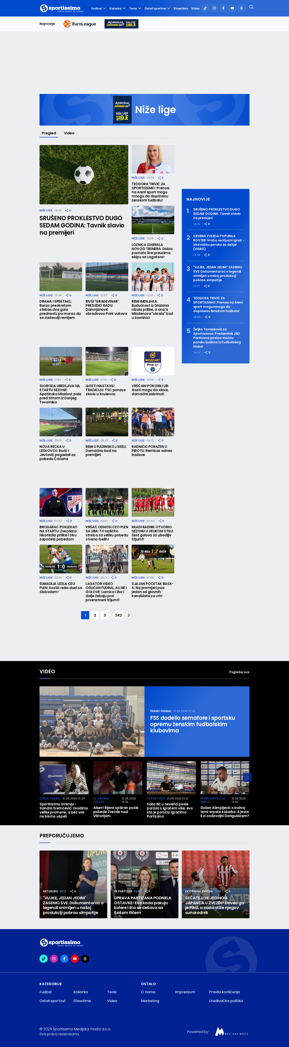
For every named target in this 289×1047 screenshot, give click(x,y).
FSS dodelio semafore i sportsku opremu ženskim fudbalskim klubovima (192, 724)
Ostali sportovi (155, 8)
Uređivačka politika (226, 1001)
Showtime (181, 8)
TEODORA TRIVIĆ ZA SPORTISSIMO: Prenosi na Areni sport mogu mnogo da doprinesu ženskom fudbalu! (150, 192)
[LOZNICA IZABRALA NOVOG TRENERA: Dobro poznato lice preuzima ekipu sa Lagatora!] (153, 220)
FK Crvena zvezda (101, 800)
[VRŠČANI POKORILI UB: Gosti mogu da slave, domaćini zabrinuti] (153, 361)
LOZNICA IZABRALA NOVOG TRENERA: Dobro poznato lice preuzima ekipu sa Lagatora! (152, 251)
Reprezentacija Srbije (212, 800)
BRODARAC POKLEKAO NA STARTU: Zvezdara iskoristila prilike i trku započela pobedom (58, 533)
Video (195, 8)
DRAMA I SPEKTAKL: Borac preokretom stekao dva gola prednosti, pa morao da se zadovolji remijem (60, 309)
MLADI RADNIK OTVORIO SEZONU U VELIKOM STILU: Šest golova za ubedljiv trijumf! (153, 533)
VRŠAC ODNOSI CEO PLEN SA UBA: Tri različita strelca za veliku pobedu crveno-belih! (107, 533)
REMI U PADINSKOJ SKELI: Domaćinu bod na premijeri (106, 451)
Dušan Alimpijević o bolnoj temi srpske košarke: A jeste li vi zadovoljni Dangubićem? (224, 812)
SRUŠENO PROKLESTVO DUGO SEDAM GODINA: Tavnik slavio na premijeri (82, 225)
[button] (247, 777)
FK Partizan (156, 798)
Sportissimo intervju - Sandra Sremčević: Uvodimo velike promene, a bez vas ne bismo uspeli (64, 810)
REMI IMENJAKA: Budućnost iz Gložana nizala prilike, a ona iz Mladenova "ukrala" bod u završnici (152, 309)
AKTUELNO (50, 891)
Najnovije (47, 24)
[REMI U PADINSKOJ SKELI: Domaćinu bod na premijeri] (107, 422)
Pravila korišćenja (224, 992)
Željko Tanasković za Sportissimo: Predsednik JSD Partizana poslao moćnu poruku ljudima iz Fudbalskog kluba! (217, 338)
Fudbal (96, 8)
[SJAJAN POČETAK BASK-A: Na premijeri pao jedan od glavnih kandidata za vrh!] (153, 559)
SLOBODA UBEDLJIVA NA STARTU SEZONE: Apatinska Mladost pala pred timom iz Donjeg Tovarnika (60, 394)
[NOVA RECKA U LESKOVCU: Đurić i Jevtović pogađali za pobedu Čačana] (61, 422)
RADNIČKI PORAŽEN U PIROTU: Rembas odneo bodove (152, 451)
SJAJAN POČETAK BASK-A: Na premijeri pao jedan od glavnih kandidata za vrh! (152, 590)
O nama (148, 992)
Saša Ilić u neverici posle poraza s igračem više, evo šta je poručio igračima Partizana (170, 810)
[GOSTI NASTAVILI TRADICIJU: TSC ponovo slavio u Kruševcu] (107, 361)
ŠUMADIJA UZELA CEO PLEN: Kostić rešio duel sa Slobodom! (61, 588)
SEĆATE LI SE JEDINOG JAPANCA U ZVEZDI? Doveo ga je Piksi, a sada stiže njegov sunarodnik (214, 905)
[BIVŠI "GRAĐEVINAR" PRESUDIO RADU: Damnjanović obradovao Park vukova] (107, 276)
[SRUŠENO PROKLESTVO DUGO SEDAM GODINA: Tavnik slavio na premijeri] (84, 174)
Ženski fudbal (160, 711)
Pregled (49, 133)
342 (118, 615)
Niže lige (46, 210)
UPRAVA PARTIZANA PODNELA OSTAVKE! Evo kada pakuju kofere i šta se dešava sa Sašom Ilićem (142, 905)
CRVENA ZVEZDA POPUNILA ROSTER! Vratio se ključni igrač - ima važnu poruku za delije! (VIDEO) (218, 242)
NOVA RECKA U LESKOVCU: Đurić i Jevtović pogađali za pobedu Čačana (57, 453)
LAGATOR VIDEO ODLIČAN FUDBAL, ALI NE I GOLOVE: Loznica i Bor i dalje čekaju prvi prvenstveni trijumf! (106, 592)
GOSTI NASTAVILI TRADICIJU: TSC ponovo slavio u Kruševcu (106, 390)
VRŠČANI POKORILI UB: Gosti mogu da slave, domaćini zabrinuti (150, 390)
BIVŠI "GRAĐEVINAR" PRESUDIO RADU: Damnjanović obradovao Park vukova (106, 307)
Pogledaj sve (239, 672)
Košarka (115, 8)
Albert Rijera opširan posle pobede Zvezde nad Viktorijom (115, 812)
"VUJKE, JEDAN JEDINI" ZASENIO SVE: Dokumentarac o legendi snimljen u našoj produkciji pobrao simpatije (217, 273)
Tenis (133, 8)
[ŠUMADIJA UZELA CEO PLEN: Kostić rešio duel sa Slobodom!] (61, 559)
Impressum (185, 992)
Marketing (150, 1001)
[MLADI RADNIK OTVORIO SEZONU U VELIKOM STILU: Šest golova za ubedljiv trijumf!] (153, 502)
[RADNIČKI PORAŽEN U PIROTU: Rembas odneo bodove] (153, 422)
